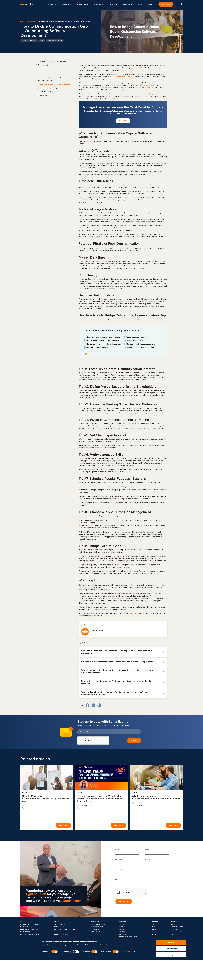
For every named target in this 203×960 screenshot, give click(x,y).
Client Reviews (95, 932)
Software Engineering (98, 924)
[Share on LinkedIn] (99, 705)
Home (22, 21)
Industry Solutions (61, 934)
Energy (121, 926)
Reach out (136, 613)
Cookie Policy (104, 945)
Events (154, 924)
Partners (174, 929)
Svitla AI (23, 921)
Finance (121, 929)
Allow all (171, 942)
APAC (154, 934)
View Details (63, 825)
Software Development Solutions (65, 929)
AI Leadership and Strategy (29, 924)
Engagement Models (98, 926)
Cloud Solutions (59, 924)
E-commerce (123, 924)
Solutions (57, 921)
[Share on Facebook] (87, 705)
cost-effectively (146, 85)
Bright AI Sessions (26, 926)
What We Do (95, 921)
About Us (174, 921)
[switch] (76, 951)
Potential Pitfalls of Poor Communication (53, 85)
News (153, 926)
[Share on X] (93, 705)
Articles (34, 21)
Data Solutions (59, 926)
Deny (171, 955)
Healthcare (122, 932)
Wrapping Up (42, 96)
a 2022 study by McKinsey (121, 77)
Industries (122, 921)
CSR (172, 934)
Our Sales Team (176, 932)
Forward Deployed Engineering (30, 934)
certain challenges (147, 94)
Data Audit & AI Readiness (29, 929)
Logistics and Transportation (129, 937)
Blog (42, 40)
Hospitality (122, 934)
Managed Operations (29, 40)
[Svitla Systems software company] (26, 4)
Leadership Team (177, 926)
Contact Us (166, 4)
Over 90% (138, 68)
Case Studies (95, 929)
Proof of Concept (26, 932)
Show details (127, 952)
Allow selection (171, 949)
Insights (28, 21)
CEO (172, 924)
